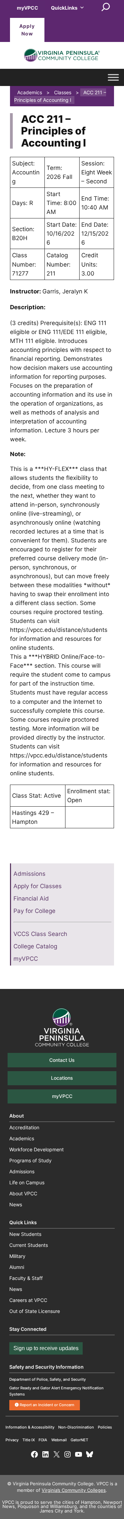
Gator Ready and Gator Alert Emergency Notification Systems (56, 1391)
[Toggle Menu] (113, 77)
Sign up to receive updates (46, 1348)
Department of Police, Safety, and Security (47, 1379)
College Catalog (35, 946)
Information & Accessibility (30, 1427)
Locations (62, 1078)
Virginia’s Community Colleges (74, 1490)
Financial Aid (31, 898)
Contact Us (62, 1060)
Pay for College (34, 910)
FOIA (43, 1439)
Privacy (12, 1439)
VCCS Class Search (40, 933)
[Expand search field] (105, 7)
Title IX (28, 1439)
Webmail (59, 1439)
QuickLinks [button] (64, 8)
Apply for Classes (37, 886)
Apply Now (27, 29)
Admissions (29, 873)
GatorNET (79, 1439)
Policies (105, 1427)
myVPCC (27, 8)
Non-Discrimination (76, 1427)
